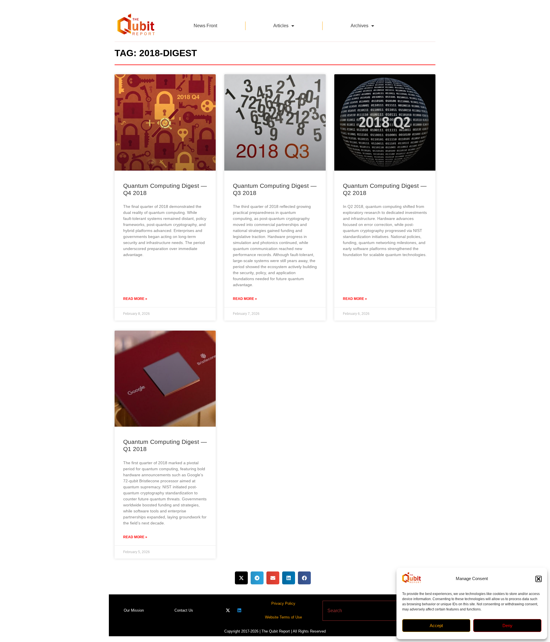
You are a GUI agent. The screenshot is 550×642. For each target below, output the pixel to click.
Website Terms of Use (283, 617)
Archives (359, 25)
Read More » (135, 299)
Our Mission (134, 610)
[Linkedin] (239, 610)
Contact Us (183, 610)
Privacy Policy (283, 603)
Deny (507, 625)
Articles (280, 25)
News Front (205, 25)
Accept (436, 625)
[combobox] (362, 611)
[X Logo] (228, 610)
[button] (538, 579)
